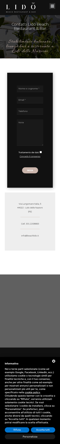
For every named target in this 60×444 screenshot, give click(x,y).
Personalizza (30, 436)
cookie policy (32, 392)
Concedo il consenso (30, 156)
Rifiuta (17, 429)
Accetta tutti (43, 429)
